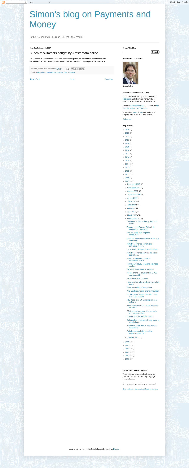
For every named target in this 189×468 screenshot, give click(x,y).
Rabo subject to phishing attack (139, 287)
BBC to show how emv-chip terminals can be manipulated (142, 312)
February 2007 (133, 219)
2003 (127, 352)
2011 (127, 174)
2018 (127, 150)
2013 (127, 167)
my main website (137, 106)
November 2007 (134, 188)
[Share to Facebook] (80, 68)
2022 (127, 137)
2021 (127, 140)
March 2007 (132, 215)
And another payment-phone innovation (143, 291)
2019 (127, 147)
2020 (127, 143)
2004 (127, 349)
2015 (127, 161)
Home (72, 79)
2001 (127, 359)
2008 (127, 178)
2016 (127, 157)
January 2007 (133, 338)
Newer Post (35, 79)
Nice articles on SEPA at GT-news (140, 269)
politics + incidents (46, 72)
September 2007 (134, 194)
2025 (127, 130)
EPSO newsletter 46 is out (137, 278)
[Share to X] (77, 68)
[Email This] (72, 68)
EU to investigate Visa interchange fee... (143, 249)
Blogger (116, 449)
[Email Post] (67, 69)
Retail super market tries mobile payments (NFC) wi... (139, 332)
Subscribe (127, 119)
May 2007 (131, 208)
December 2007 (134, 184)
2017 (127, 154)
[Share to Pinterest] (83, 68)
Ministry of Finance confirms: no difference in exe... (139, 245)
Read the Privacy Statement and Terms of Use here (140, 389)
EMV (38, 72)
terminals (71, 72)
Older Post (109, 79)
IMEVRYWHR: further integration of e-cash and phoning (142, 295)
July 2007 (131, 201)
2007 (127, 181)
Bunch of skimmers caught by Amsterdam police (138, 259)
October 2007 (133, 191)
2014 (127, 164)
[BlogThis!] (74, 68)
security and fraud (60, 72)
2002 (127, 356)
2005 (127, 345)
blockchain (127, 99)
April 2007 (131, 212)
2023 (127, 133)
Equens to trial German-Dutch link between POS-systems (140, 228)
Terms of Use (137, 112)
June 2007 (131, 205)
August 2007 (132, 198)
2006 (127, 342)
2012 (127, 171)
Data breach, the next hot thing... (140, 317)
